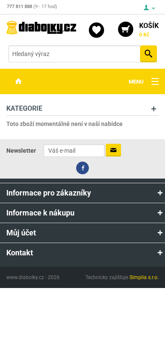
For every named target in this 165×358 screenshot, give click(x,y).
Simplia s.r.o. (144, 277)
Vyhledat (148, 53)
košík (149, 30)
